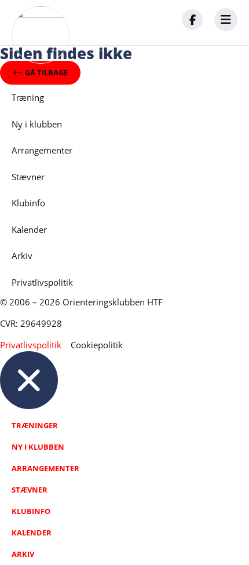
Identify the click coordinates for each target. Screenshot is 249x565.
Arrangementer (42, 150)
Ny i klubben (37, 124)
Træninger (35, 425)
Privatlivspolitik (42, 282)
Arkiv (22, 255)
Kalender (29, 229)
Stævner (28, 177)
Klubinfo (28, 203)
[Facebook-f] (192, 19)
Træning (28, 97)
